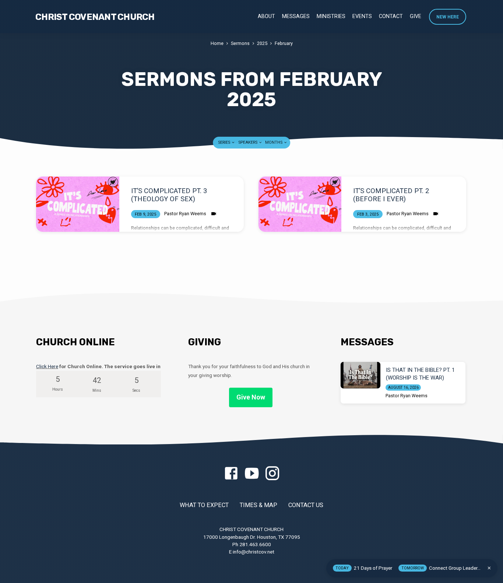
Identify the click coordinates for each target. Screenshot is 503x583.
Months (274, 142)
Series (224, 142)
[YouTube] (251, 473)
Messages (296, 16)
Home (217, 43)
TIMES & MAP (258, 505)
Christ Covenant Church (95, 17)
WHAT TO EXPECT (204, 505)
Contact (391, 16)
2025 (262, 43)
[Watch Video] (214, 213)
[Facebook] (231, 473)
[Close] (489, 568)
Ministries (331, 16)
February (284, 43)
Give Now (250, 397)
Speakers (248, 142)
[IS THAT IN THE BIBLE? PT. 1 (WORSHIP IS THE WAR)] (360, 375)
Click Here (47, 366)
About (266, 16)
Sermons (240, 43)
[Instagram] (272, 473)
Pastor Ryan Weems (185, 213)
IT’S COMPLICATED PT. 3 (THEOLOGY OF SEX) (169, 195)
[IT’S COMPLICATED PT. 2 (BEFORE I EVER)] (300, 204)
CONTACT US (305, 505)
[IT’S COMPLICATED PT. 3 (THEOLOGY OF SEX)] (77, 204)
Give (415, 16)
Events (362, 16)
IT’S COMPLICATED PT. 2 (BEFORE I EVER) (391, 195)
